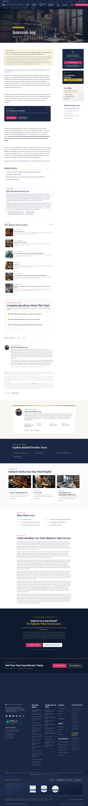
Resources (60, 713)
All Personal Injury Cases (37, 713)
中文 (38, 774)
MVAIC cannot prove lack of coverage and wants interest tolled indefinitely (25, 177)
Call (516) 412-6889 (33, 645)
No (25, 337)
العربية (50, 774)
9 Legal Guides (77, 780)
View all (50, 224)
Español (70, 1)
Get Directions (67, 98)
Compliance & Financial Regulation (50, 742)
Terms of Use (62, 803)
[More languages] (74, 1)
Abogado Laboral (75, 742)
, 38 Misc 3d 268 (24, 153)
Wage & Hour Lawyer (49, 730)
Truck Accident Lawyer (37, 733)
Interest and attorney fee (12, 179)
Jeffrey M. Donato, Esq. (63, 744)
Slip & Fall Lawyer (35, 722)
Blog (17, 23)
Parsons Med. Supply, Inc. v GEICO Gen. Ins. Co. (17, 70)
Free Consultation (74, 665)
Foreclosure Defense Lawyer (49, 746)
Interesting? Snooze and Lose (13, 174)
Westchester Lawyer (75, 726)
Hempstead (58, 772)
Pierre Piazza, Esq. (62, 747)
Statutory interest (23, 23)
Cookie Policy (75, 803)
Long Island (29, 772)
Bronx (33, 772)
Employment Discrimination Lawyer (16, 214)
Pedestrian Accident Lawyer (36, 747)
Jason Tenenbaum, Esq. (19, 347)
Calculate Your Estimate (72, 79)
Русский (41, 774)
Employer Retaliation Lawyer (49, 721)
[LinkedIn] (5, 1)
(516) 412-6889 (82, 1)
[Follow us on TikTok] (16, 716)
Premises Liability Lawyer (37, 759)
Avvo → (32, 430)
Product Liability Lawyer (37, 753)
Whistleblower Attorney (50, 728)
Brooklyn (77, 744)
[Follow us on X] (23, 716)
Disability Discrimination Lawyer (50, 725)
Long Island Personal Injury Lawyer (15, 211)
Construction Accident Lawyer (36, 737)
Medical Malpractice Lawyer (36, 719)
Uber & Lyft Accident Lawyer (36, 744)
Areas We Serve (61, 718)
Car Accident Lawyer (30, 211)
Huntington (54, 772)
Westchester (44, 772)
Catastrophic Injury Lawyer (36, 756)
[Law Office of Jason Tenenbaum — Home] (14, 5)
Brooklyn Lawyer (75, 715)
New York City (24, 772)
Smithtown (69, 772)
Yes (19, 337)
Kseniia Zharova (61, 755)
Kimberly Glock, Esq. (62, 749)
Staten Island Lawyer (75, 721)
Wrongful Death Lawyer (37, 725)
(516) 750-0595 (12, 117)
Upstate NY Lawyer (75, 728)
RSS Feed (60, 734)
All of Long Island (79, 772)
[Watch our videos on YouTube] (13, 716)
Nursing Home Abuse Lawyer (36, 730)
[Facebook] (3, 1)
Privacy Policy (69, 803)
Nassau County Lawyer (76, 708)
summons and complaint (31, 85)
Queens (40, 772)
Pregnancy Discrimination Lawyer (50, 718)
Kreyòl (45, 774)
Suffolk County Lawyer (76, 710)
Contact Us (60, 711)
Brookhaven (73, 772)
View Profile (69, 780)
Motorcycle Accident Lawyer (36, 740)
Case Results (61, 729)
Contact (72, 4)
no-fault (14, 128)
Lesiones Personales (75, 737)
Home (14, 23)
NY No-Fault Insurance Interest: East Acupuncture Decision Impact (23, 172)
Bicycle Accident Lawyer (37, 750)
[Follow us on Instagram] (20, 716)
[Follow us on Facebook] (6, 716)
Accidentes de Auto (75, 740)
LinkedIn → (26, 430)
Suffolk (77, 749)
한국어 (52, 774)
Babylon (62, 772)
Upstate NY (49, 772)
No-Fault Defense (29, 214)
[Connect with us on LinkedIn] (10, 716)
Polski (55, 774)
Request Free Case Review (73, 65)
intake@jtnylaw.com (69, 96)
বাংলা (47, 774)
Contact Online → (23, 117)
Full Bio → (37, 430)
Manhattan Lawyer (75, 712)
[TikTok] (9, 1)
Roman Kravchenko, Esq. (63, 752)
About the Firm (61, 726)
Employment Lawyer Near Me (50, 733)
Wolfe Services (80, 799)
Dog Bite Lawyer (35, 727)
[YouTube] (7, 1)
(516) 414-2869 (10, 737)
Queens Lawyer (74, 717)
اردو (57, 774)
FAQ (59, 716)
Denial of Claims (48, 739)
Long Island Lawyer (75, 724)
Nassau (73, 749)
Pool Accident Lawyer (36, 764)
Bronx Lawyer (74, 719)
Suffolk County (18, 772)
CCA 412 (6, 132)
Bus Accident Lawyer (36, 762)
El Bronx (73, 744)
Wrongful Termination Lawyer (49, 714)
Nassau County (12, 772)
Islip (65, 772)
